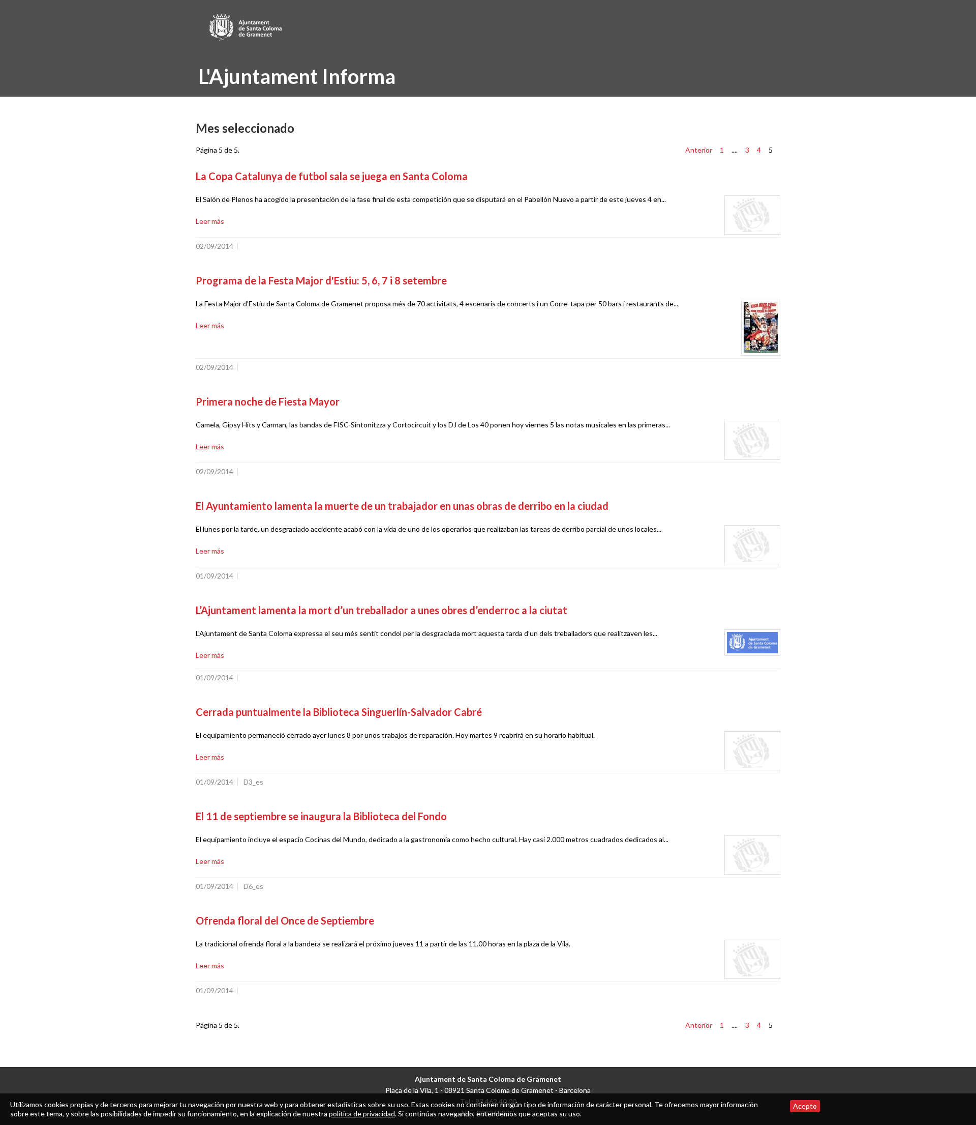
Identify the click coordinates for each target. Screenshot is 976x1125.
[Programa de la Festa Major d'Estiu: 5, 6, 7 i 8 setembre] (760, 328)
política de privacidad (362, 1113)
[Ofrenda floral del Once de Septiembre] (752, 959)
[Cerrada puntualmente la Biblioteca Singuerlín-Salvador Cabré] (752, 750)
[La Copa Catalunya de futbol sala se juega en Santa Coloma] (752, 215)
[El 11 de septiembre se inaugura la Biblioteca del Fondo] (752, 855)
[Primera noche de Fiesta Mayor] (752, 440)
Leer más (210, 221)
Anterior (698, 150)
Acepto (805, 1106)
